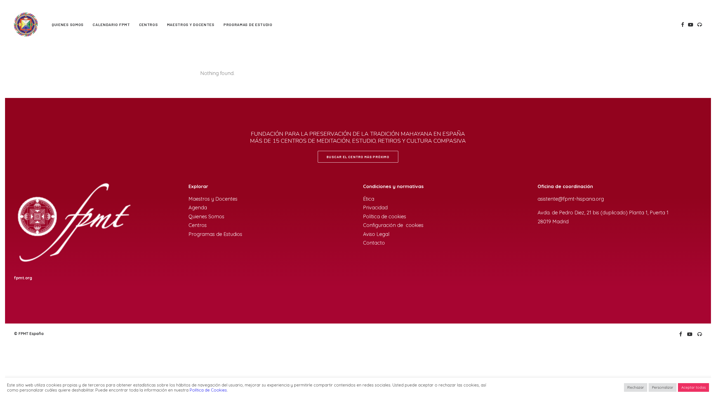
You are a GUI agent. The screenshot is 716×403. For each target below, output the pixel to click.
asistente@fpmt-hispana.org (571, 199)
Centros (148, 24)
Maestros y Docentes (213, 199)
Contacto (374, 243)
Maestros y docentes (191, 24)
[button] (682, 24)
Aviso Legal (376, 234)
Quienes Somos (68, 24)
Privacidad (375, 207)
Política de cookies (384, 216)
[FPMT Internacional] (73, 223)
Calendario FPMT (111, 24)
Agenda (198, 207)
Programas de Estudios (216, 234)
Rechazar (635, 387)
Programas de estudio (247, 24)
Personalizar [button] (662, 387)
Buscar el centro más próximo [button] (358, 157)
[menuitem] (68, 24)
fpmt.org (23, 277)
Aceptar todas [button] (693, 387)
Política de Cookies (208, 390)
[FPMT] (26, 24)
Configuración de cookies (393, 225)
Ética (368, 199)
